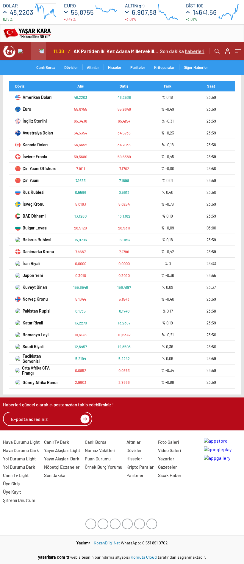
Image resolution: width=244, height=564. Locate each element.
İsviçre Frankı (35, 156)
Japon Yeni (33, 275)
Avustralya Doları (38, 132)
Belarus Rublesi (37, 239)
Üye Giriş (11, 483)
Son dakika (182, 51)
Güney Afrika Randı (40, 382)
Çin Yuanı (31, 180)
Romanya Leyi (36, 334)
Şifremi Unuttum (19, 500)
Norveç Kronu (35, 299)
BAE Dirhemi (34, 215)
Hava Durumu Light (21, 442)
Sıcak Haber (170, 475)
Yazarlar (166, 458)
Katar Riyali (33, 322)
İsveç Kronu (34, 204)
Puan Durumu (98, 458)
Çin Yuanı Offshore (40, 168)
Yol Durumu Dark (19, 467)
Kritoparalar (164, 67)
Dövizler (71, 67)
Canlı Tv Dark (56, 442)
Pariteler (137, 67)
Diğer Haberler (196, 67)
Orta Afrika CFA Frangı (36, 370)
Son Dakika (54, 475)
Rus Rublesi (33, 192)
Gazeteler (167, 467)
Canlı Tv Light (16, 475)
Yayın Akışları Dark (61, 458)
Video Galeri (169, 450)
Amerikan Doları (37, 97)
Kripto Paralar (140, 467)
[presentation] (23, 51)
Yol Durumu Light (19, 458)
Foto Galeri (168, 442)
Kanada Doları (35, 144)
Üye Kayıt (12, 492)
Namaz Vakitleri (100, 450)
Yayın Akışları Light (62, 450)
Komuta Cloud (144, 557)
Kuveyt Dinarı (35, 287)
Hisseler (114, 67)
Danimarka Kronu (38, 251)
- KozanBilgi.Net (106, 542)
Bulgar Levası (35, 227)
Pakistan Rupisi (36, 310)
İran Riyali (31, 263)
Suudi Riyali (33, 346)
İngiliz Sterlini (35, 120)
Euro (27, 109)
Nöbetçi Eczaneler (62, 467)
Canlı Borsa (45, 67)
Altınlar (93, 67)
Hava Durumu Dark (21, 450)
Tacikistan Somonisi (32, 359)
